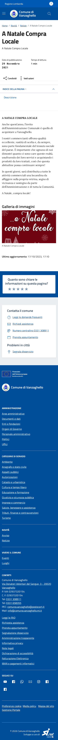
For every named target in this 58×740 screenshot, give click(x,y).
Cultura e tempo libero (14, 487)
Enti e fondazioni (11, 424)
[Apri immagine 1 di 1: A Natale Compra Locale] (29, 226)
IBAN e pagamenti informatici (18, 663)
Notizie (6, 540)
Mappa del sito (46, 706)
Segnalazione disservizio (15, 633)
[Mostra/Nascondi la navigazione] (4, 13)
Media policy (29, 706)
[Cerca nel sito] (49, 14)
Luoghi (5, 563)
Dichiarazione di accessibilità (17, 653)
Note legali (8, 648)
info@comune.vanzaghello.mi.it (25, 611)
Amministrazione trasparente (18, 638)
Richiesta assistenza (13, 623)
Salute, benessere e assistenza (18, 508)
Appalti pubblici (10, 472)
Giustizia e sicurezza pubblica (18, 497)
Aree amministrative (13, 414)
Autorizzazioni (10, 477)
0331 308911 (13, 599)
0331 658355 (13, 603)
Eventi (5, 558)
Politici (5, 439)
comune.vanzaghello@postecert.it (25, 607)
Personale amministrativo (16, 434)
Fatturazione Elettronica (15, 658)
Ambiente (7, 462)
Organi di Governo (12, 429)
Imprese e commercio (13, 502)
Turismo (6, 518)
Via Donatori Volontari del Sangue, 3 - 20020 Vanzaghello (26, 586)
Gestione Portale (11, 710)
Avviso (5, 535)
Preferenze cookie (11, 706)
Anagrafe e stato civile (14, 467)
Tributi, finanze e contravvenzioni (20, 513)
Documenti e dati (11, 419)
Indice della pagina (13, 89)
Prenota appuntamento (14, 628)
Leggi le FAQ (8, 618)
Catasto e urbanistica (13, 482)
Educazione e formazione (15, 492)
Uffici (5, 444)
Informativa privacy (12, 643)
